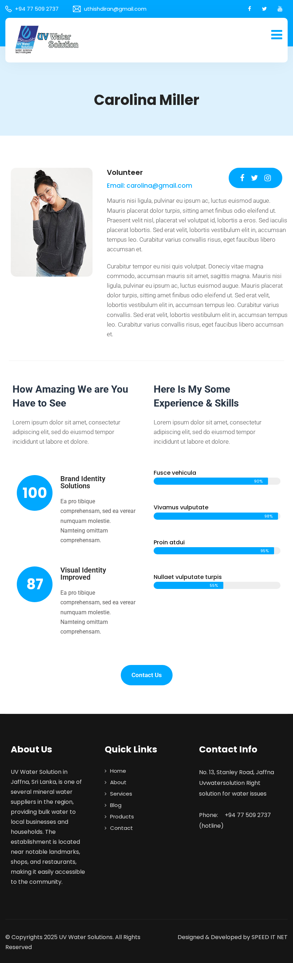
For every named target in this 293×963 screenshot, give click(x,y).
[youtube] (280, 8)
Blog (115, 805)
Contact (121, 828)
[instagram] (267, 178)
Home (118, 771)
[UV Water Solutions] (46, 39)
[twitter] (264, 8)
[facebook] (250, 8)
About (118, 782)
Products (122, 816)
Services (121, 793)
